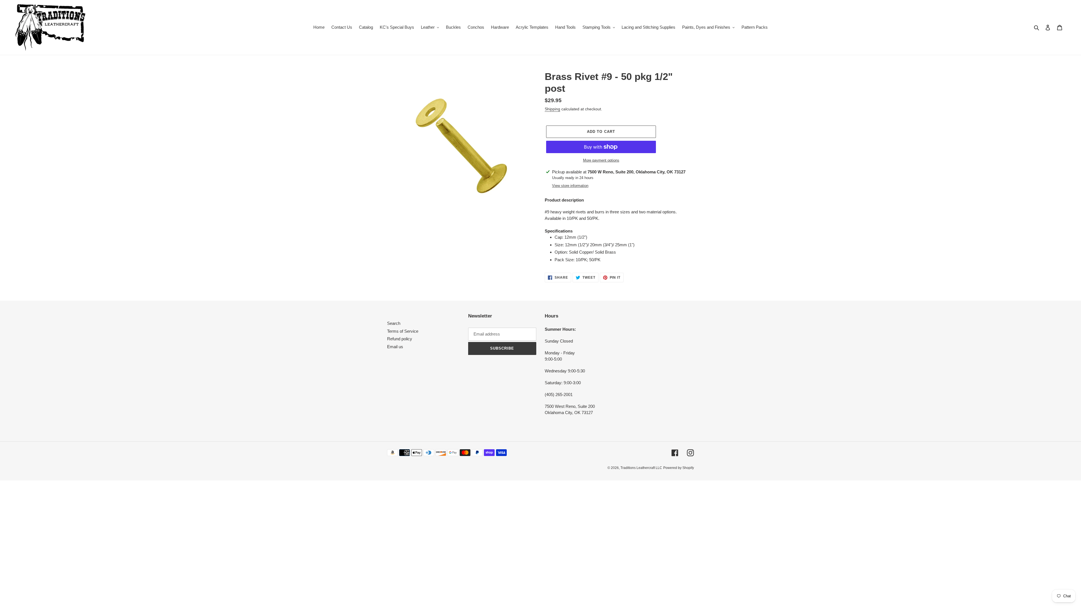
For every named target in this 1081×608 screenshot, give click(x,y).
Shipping (552, 109)
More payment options (601, 160)
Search (393, 323)
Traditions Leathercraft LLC (641, 468)
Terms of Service (402, 331)
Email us (395, 346)
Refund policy (399, 338)
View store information (570, 186)
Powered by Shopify (678, 468)
